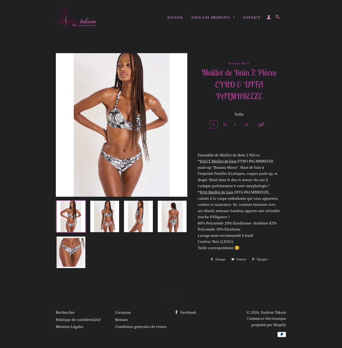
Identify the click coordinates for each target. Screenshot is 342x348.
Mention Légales (70, 326)
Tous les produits (211, 17)
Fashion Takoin (273, 312)
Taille (239, 114)
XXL (261, 124)
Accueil (175, 17)
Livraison (123, 312)
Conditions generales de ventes (141, 326)
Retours (121, 319)
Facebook (187, 312)
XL (247, 124)
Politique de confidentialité (78, 319)
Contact (251, 17)
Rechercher (65, 312)
